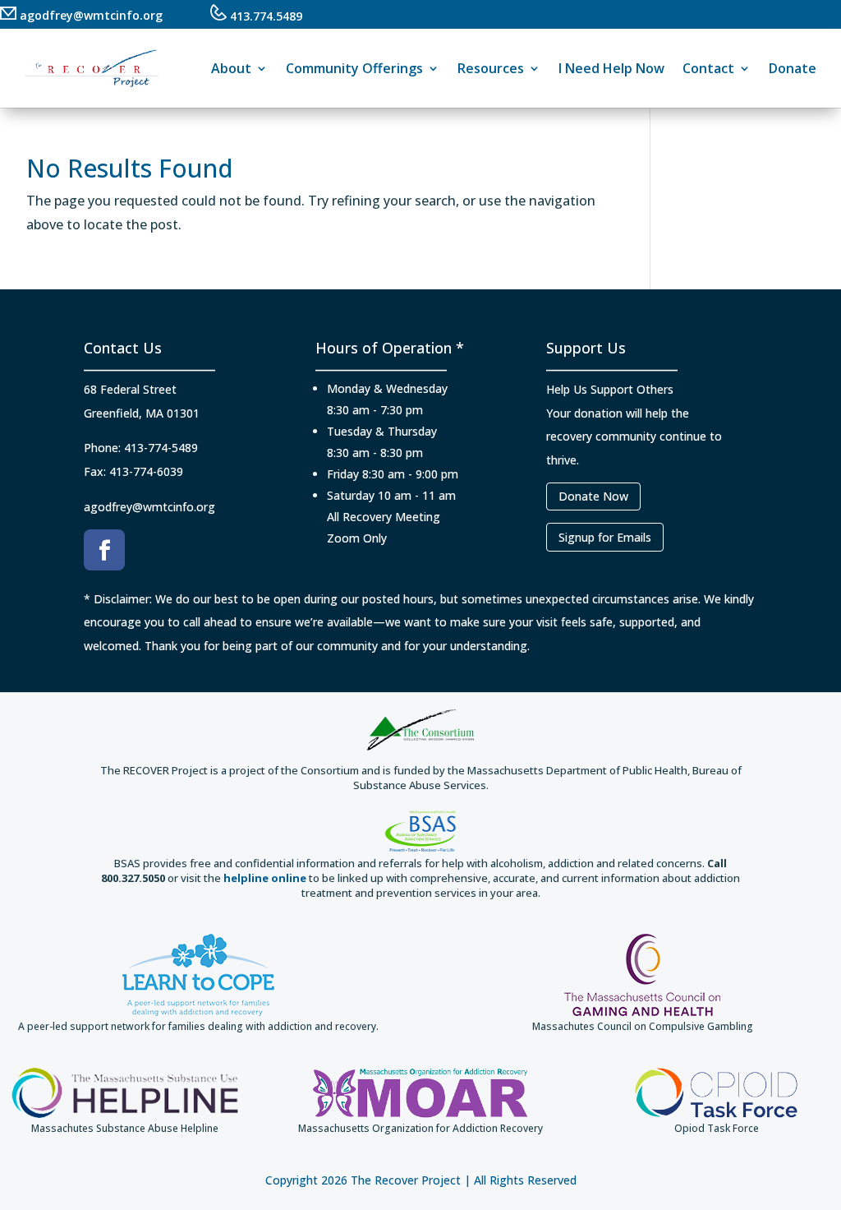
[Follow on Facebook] (104, 549)
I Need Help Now (611, 68)
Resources (490, 68)
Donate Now (593, 496)
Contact (708, 68)
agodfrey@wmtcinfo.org (89, 15)
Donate (792, 68)
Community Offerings (354, 68)
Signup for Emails (604, 537)
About (231, 68)
